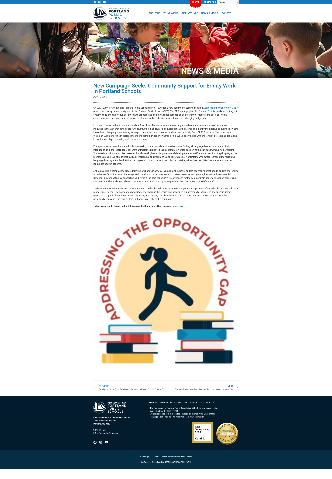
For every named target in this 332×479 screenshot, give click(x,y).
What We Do (171, 13)
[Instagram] (100, 442)
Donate (195, 2)
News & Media (209, 13)
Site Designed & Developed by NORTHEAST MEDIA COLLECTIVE (166, 462)
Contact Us (210, 2)
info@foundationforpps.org (105, 433)
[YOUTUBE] (104, 2)
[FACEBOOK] (94, 2)
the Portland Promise (205, 111)
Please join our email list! (161, 417)
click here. (178, 206)
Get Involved (190, 13)
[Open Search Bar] (236, 13)
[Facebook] (95, 442)
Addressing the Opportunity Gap (219, 107)
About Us (154, 13)
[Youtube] (106, 442)
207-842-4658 (99, 430)
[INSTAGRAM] (99, 2)
